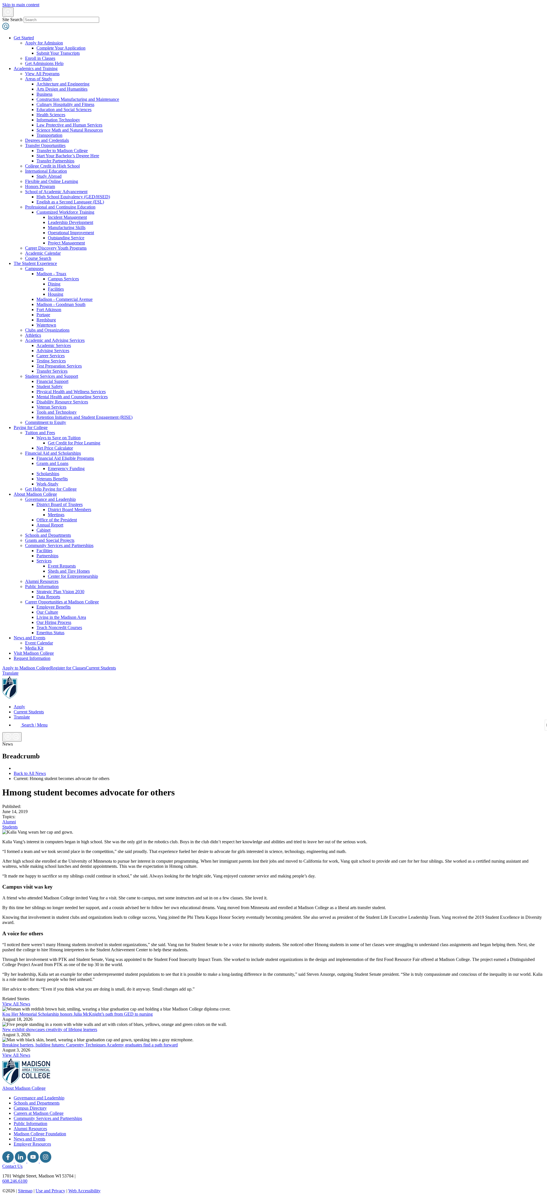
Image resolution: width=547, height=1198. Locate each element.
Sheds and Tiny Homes (69, 571)
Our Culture (47, 612)
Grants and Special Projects (49, 540)
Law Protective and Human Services (69, 125)
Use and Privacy (50, 1190)
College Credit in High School (52, 166)
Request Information (32, 658)
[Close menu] (8, 12)
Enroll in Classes (40, 58)
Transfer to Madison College (62, 150)
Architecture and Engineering (62, 83)
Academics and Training (36, 68)
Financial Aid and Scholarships (53, 453)
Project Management (66, 242)
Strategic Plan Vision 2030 (60, 591)
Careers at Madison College (39, 1113)
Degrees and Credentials (47, 140)
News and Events (29, 637)
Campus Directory (30, 1108)
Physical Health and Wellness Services (71, 391)
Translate (10, 673)
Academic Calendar (43, 253)
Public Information (42, 586)
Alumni (9, 821)
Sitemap (25, 1190)
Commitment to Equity (45, 422)
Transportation (49, 135)
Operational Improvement (71, 232)
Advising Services (52, 350)
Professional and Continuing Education (60, 207)
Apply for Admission (44, 42)
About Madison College (35, 494)
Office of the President (56, 519)
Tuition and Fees (40, 432)
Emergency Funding (66, 468)
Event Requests (62, 566)
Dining (54, 283)
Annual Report (49, 525)
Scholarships (47, 473)
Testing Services (51, 360)
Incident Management (67, 217)
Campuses (34, 268)
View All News (16, 1003)
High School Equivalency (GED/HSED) (73, 196)
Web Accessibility (84, 1190)
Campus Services (63, 278)
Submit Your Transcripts (58, 53)
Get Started (24, 37)
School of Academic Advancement (56, 191)
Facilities (56, 289)
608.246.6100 (14, 1181)
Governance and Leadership (50, 499)
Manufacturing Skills (66, 227)
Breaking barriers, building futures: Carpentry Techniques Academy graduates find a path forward (90, 1044)
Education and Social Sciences (63, 109)
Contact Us (12, 1166)
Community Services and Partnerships (59, 545)
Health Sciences (50, 114)
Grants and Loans (52, 463)
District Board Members (69, 509)
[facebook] (8, 1161)
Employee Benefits (53, 607)
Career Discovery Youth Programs (56, 248)
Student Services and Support (51, 376)
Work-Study (47, 483)
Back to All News (30, 773)
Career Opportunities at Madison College (62, 601)
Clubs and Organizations (47, 330)
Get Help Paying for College (51, 489)
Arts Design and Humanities (61, 89)
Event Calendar (39, 642)
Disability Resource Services (62, 401)
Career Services (50, 355)
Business (44, 94)
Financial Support (52, 381)
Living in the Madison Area (61, 617)
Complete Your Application (60, 48)
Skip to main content (20, 4)
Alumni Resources (41, 581)
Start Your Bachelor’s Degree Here (67, 155)
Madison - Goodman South (60, 304)
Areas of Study (38, 78)
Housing (55, 294)
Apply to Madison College (26, 668)
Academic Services (53, 345)
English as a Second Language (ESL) (70, 201)
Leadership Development (70, 222)
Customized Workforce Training (65, 212)
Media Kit (34, 648)
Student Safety (49, 386)
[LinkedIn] (21, 1161)
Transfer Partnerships (55, 160)
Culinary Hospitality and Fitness (65, 104)
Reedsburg (46, 319)
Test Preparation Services (59, 366)
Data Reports (48, 596)
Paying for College (31, 427)
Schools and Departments (48, 535)
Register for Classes (68, 668)
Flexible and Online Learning (51, 181)
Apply (19, 706)
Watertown (46, 325)
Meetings (56, 514)
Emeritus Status (50, 632)
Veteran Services (51, 407)
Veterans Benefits (52, 478)
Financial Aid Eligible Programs (65, 458)
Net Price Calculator (54, 448)
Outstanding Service (66, 237)
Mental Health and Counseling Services (72, 396)
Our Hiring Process (53, 622)
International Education (46, 171)
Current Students (101, 668)
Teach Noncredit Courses (59, 627)
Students (10, 826)
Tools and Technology (56, 412)
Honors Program (40, 186)
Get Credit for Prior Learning (74, 442)
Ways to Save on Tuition (58, 437)
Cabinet (43, 530)
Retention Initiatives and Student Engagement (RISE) (84, 417)
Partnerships (47, 555)
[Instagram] (45, 1161)
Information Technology (58, 119)
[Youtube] (33, 1161)
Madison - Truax (51, 273)
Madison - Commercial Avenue (64, 299)
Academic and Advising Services (55, 340)
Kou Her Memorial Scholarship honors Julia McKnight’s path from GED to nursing (77, 1014)
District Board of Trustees (59, 504)
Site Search (12, 19)
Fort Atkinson (48, 309)
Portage (43, 314)
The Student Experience (35, 263)
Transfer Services (52, 371)
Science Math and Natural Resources (69, 130)
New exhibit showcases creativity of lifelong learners (49, 1029)
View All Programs (42, 73)
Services (44, 560)
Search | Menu (34, 725)
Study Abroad (49, 176)
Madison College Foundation (40, 1133)
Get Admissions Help (44, 63)
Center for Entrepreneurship (73, 576)
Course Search (38, 258)
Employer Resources (32, 1144)
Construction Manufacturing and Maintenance (77, 99)
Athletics (33, 335)
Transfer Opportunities (45, 145)
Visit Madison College (34, 653)
